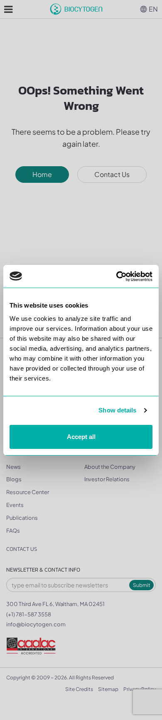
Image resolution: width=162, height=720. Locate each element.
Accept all (81, 436)
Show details (117, 410)
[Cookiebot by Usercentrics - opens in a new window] (116, 276)
